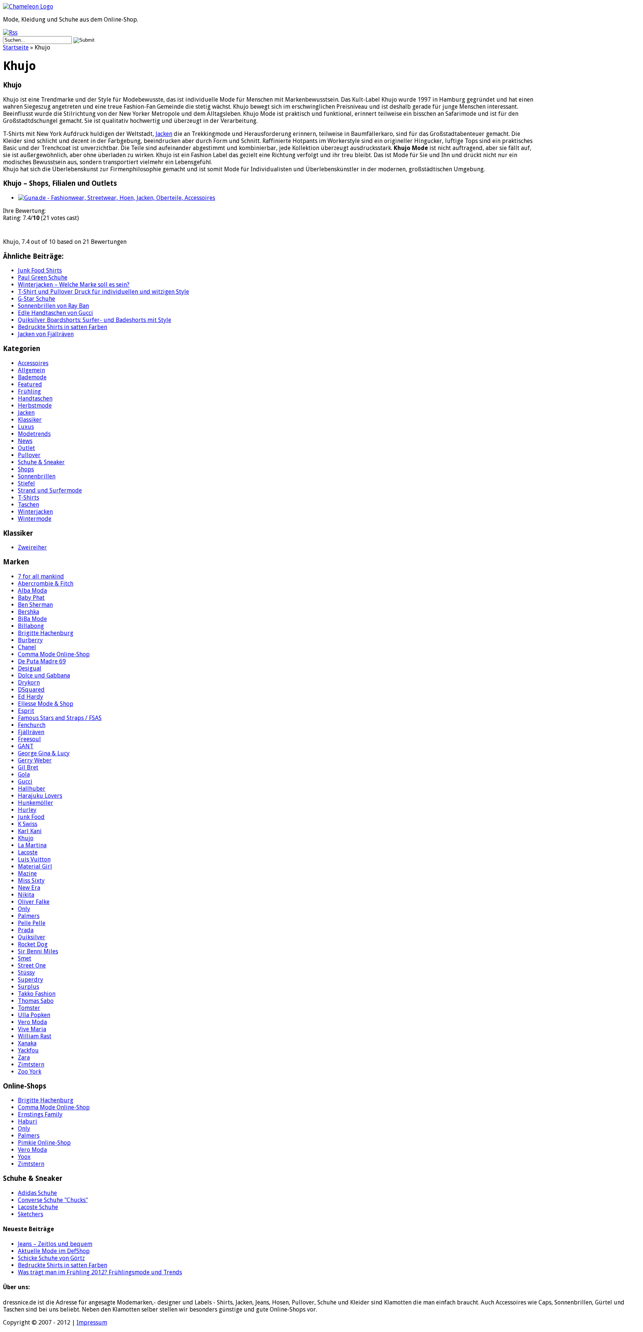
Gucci (25, 781)
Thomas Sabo (36, 1000)
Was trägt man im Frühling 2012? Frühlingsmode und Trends (100, 1272)
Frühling (29, 391)
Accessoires (33, 363)
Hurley (27, 809)
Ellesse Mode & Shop (45, 703)
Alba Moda (32, 590)
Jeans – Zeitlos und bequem (55, 1243)
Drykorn (29, 682)
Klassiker (30, 419)
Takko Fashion (36, 993)
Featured (30, 384)
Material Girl (35, 866)
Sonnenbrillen (36, 476)
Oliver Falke (33, 901)
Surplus (28, 986)
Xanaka (27, 1043)
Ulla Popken (34, 1015)
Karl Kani (30, 831)
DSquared (31, 689)
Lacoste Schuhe (38, 1207)
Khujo (25, 838)
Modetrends (34, 433)
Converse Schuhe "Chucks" (53, 1200)
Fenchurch (31, 725)
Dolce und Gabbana (44, 675)
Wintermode (34, 518)
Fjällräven (31, 732)
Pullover (29, 455)
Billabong (31, 626)
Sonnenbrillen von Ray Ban (53, 305)
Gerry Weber (35, 760)
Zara (24, 1057)
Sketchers (30, 1214)
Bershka (28, 611)
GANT (25, 746)
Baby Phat (31, 597)
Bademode (32, 377)
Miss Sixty (31, 880)
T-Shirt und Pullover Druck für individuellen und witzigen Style (103, 291)
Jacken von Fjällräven (46, 334)
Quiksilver (31, 937)
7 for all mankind (41, 576)
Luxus (26, 426)
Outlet (26, 448)
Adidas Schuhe (37, 1192)
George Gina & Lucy (44, 753)
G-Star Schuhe (36, 298)
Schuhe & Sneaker (41, 462)
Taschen (28, 504)
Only (24, 908)
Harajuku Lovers (40, 795)
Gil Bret (28, 767)
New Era (29, 887)
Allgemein (31, 370)
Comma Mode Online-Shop (54, 654)
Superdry (30, 979)
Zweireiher (32, 547)
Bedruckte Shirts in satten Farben (62, 327)
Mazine (27, 873)
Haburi (27, 1121)
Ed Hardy (30, 696)
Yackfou (28, 1050)
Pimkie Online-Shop (44, 1142)
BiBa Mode (32, 618)
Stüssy (26, 972)
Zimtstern (31, 1064)
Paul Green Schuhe (42, 277)
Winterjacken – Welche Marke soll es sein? (73, 284)
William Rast (34, 1036)
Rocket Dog (33, 944)
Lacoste (28, 852)
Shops (26, 469)
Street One (32, 965)
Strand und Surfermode (50, 490)
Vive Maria (32, 1029)
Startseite (16, 47)
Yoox (24, 1156)
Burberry (30, 640)
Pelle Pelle (31, 923)
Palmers (28, 916)
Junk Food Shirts (40, 270)
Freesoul (29, 739)
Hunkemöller (35, 802)
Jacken (164, 133)
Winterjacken (35, 511)
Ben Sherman (35, 604)
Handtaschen (35, 398)
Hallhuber (31, 788)
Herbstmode (35, 405)
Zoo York (29, 1071)
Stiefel (26, 483)
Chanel (27, 647)
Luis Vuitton (34, 859)
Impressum (92, 1322)
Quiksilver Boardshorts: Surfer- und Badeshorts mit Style (94, 320)
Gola (24, 774)
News (25, 440)
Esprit (26, 710)
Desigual (29, 668)
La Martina (32, 845)
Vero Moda (32, 1022)
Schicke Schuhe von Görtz (51, 1258)
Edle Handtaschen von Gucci (55, 312)
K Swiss (27, 824)
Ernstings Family (40, 1114)
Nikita (26, 894)
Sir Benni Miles (38, 951)
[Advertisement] (592, 135)
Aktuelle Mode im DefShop (54, 1251)
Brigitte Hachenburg (45, 633)
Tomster (29, 1007)
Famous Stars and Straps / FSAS (60, 717)
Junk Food (31, 816)
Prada (25, 930)
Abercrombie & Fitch (45, 583)
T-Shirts (28, 497)
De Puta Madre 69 (42, 661)
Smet (24, 958)
